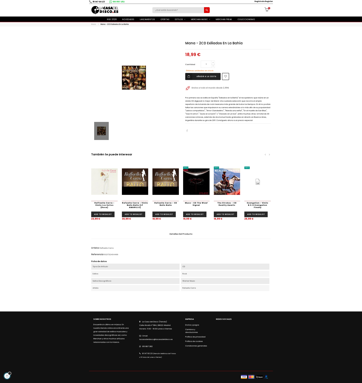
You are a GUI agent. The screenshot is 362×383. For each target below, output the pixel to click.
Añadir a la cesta (206, 76)
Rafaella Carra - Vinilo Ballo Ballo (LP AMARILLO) (135, 205)
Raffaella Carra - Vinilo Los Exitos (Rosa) (104, 205)
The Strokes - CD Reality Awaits (227, 204)
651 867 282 (119, 1)
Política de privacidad (195, 336)
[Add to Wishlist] (225, 76)
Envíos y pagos (192, 325)
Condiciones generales (196, 345)
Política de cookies (194, 341)
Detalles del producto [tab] (181, 234)
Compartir (187, 131)
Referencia (97, 254)
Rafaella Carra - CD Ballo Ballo (165, 204)
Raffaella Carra (107, 248)
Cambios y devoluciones (191, 331)
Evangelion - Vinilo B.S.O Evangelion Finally (257, 205)
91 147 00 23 (99, 1)
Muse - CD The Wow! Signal (196, 204)
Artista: (95, 248)
